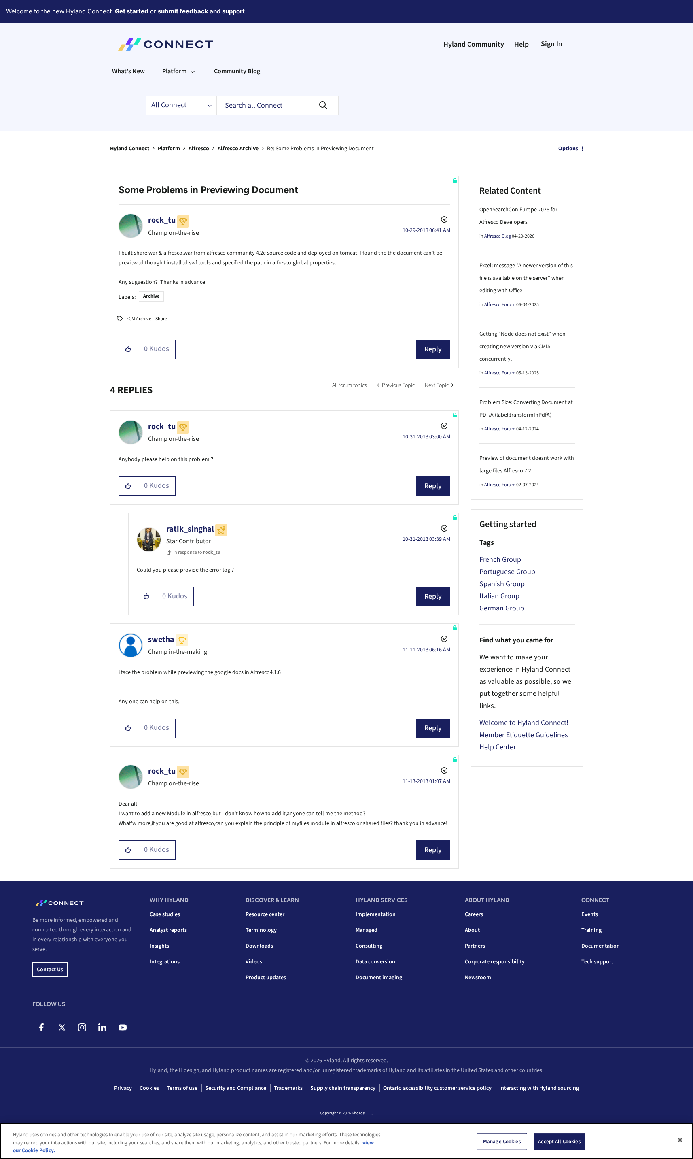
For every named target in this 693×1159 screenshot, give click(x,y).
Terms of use (182, 1088)
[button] (128, 349)
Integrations (165, 962)
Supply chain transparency (342, 1088)
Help (521, 44)
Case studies (165, 914)
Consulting (369, 946)
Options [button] (568, 149)
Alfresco (199, 149)
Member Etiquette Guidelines (523, 735)
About (472, 930)
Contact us (50, 969)
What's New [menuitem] (128, 71)
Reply (433, 349)
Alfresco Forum (499, 304)
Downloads (259, 946)
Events (589, 914)
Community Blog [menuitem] (237, 71)
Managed (366, 930)
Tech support (597, 962)
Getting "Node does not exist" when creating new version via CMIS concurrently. (522, 346)
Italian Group (499, 596)
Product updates (266, 978)
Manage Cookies (502, 1141)
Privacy (123, 1088)
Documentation (600, 946)
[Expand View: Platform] (193, 71)
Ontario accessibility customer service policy (437, 1088)
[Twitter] (62, 1027)
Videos (254, 962)
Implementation (376, 914)
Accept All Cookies (559, 1141)
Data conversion (375, 962)
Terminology (261, 930)
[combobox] (277, 105)
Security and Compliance (235, 1088)
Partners (475, 946)
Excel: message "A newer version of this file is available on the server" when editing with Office (526, 278)
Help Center (497, 747)
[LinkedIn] (102, 1027)
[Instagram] (82, 1027)
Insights (159, 946)
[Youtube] (122, 1027)
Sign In (551, 44)
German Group (501, 608)
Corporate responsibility (495, 962)
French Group (500, 560)
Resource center (265, 914)
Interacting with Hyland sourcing (539, 1088)
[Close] (680, 1140)
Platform (169, 149)
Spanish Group (502, 584)
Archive (151, 296)
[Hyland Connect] (165, 44)
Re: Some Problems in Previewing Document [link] (320, 149)
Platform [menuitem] (174, 71)
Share (161, 318)
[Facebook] (41, 1027)
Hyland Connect (129, 149)
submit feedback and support (201, 11)
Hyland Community (473, 44)
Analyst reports (168, 930)
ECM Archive (138, 318)
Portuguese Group (507, 572)
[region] (346, 1141)
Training (591, 930)
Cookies (149, 1088)
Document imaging (379, 978)
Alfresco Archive (238, 149)
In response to (196, 552)
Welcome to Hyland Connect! (523, 723)
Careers (474, 914)
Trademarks (288, 1088)
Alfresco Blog (497, 236)
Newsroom (478, 978)
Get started (131, 11)
